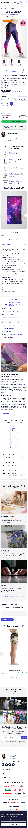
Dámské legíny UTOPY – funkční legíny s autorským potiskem (16, 304)
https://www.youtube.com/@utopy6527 (9, 764)
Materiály (12, 153)
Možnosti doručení (7, 113)
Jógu (15, 325)
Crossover (12, 314)
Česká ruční (13, 168)
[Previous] (2, 215)
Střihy (11, 160)
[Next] (26, 215)
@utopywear (13, 764)
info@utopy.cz (20, 139)
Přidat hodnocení (7, 619)
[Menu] (23, 2)
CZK (14, 2)
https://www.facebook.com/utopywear (6, 764)
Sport (10, 334)
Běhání (18, 325)
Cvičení (11, 325)
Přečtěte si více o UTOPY (14, 596)
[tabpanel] (14, 213)
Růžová (11, 322)
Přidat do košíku (15, 121)
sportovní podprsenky (12, 265)
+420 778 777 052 (12, 2)
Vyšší (10, 331)
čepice (15, 263)
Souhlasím (13, 824)
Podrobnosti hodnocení (7, 16)
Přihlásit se (24, 737)
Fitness (20, 334)
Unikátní (12, 174)
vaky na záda (21, 263)
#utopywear (15, 693)
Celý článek (5, 413)
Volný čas (15, 334)
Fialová (15, 322)
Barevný (11, 328)
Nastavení (13, 820)
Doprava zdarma (15, 181)
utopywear (3, 764)
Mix (19, 322)
